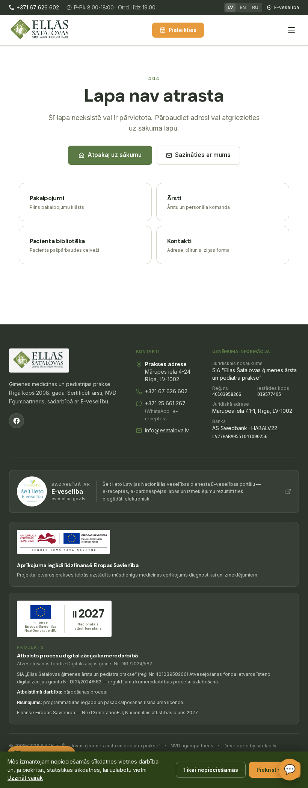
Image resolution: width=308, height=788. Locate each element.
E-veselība (286, 7)
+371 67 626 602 (38, 7)
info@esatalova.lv (167, 430)
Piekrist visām (275, 770)
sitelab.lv (266, 745)
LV (230, 7)
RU (255, 7)
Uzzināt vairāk (25, 777)
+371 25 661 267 (165, 410)
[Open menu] (291, 30)
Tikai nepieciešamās (210, 770)
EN (243, 7)
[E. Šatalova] (40, 30)
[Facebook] (16, 420)
